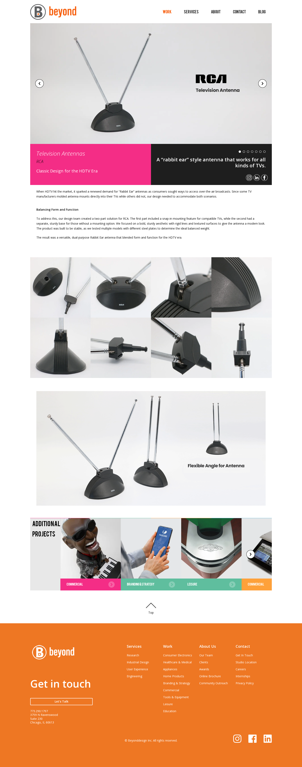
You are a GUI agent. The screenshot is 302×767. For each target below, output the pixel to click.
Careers (241, 669)
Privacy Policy (245, 683)
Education (169, 711)
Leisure (168, 704)
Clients (203, 662)
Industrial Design (138, 662)
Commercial (171, 690)
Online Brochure (210, 676)
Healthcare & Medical (177, 662)
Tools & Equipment (176, 697)
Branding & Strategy (176, 683)
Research (133, 655)
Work (167, 11)
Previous (39, 83)
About (216, 11)
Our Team (206, 655)
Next (262, 83)
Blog (262, 11)
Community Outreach (213, 683)
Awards (204, 669)
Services (191, 11)
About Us (207, 646)
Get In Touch (244, 655)
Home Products (173, 676)
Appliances (170, 669)
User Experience (137, 669)
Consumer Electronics (177, 655)
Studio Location (246, 662)
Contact (239, 11)
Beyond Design (53, 13)
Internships (243, 676)
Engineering (134, 676)
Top (151, 612)
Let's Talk (61, 701)
